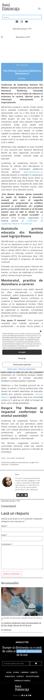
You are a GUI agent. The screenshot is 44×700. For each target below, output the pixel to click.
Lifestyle (24, 618)
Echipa (16, 672)
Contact (20, 676)
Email (4, 535)
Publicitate (10, 676)
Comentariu (7, 544)
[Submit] (36, 663)
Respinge (22, 358)
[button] (40, 331)
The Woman (14, 464)
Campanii (24, 672)
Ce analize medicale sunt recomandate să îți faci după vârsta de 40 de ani (21, 624)
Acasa (9, 672)
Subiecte (33, 672)
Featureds (24, 65)
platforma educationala (19, 462)
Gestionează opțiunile (22, 365)
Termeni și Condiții (22, 681)
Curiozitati (5, 618)
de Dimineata (15, 618)
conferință (5, 462)
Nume (4, 526)
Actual (18, 65)
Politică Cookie (12, 369)
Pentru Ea (32, 618)
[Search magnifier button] (40, 17)
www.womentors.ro (33, 172)
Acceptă (22, 352)
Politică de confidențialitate (26, 369)
